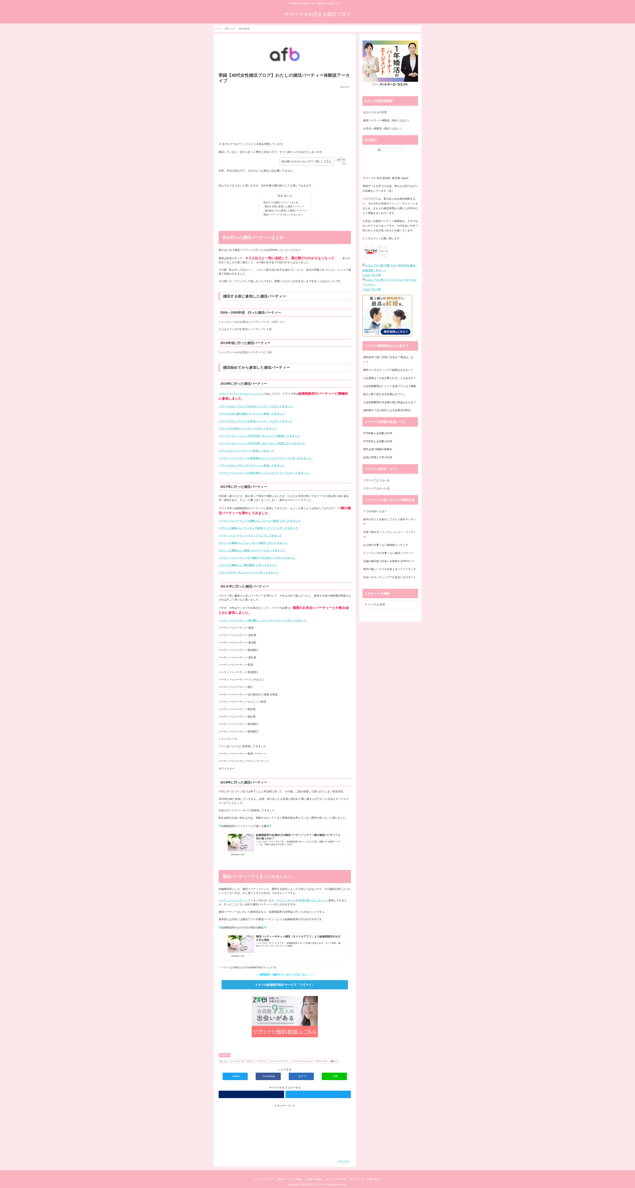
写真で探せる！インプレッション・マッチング (389, 534)
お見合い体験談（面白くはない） (383, 128)
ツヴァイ (224, 393)
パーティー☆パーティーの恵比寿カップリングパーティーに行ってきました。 (265, 472)
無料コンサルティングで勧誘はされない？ (388, 370)
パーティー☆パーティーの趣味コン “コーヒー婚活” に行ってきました (260, 520)
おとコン (224, 1061)
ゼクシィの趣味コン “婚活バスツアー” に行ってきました (252, 550)
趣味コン (335, 1061)
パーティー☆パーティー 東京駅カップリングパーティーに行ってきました (263, 620)
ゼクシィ (251, 1061)
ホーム (257, 1179)
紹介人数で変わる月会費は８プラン (384, 394)
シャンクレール (237, 1061)
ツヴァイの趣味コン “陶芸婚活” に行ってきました (248, 565)
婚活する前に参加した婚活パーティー (284, 206)
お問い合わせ (374, 1179)
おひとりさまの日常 (375, 112)
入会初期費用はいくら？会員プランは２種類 (389, 386)
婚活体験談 (225, 1055)
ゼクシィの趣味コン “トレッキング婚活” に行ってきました (253, 543)
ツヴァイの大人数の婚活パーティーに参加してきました (252, 413)
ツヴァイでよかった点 (376, 488)
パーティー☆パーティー (233, 900)
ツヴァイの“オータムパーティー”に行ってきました (248, 572)
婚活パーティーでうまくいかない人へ (283, 214)
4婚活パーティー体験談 (289, 1179)
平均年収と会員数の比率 (377, 441)
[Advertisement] (285, 114)
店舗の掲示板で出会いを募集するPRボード (389, 561)
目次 (280, 195)
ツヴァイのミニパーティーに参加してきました (246, 450)
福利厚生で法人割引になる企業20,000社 (387, 410)
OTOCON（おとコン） (312, 900)
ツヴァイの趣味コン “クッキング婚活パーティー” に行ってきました (258, 528)
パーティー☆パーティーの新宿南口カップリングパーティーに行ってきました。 (266, 458)
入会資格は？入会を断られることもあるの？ (389, 378)
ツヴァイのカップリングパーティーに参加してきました (252, 465)
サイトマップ (356, 1179)
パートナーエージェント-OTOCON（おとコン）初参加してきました (259, 435)
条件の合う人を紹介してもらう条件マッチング (389, 522)
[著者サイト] (251, 1094)
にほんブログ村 (371, 275)
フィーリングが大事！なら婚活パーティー (388, 553)
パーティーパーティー (278, 1061)
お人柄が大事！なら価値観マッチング (385, 545)
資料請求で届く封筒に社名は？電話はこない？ (388, 359)
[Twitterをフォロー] (318, 1094)
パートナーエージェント (246, 393)
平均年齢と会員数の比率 (377, 433)
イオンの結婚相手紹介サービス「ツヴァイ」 (285, 984)
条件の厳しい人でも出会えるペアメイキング (389, 569)
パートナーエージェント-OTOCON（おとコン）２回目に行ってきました (262, 443)
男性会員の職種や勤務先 (377, 449)
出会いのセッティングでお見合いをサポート (389, 577)
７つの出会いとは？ (375, 511)
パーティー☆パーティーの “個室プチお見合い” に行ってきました (257, 557)
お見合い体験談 (313, 1179)
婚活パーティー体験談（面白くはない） (387, 120)
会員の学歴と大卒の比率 (377, 457)
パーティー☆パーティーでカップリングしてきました (250, 535)
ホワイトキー (285, 900)
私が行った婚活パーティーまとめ (280, 202)
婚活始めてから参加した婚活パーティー (285, 210)
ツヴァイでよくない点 (376, 480)
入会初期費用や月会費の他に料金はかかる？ (389, 402)
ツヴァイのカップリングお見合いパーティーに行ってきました (256, 406)
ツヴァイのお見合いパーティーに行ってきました (248, 428)
